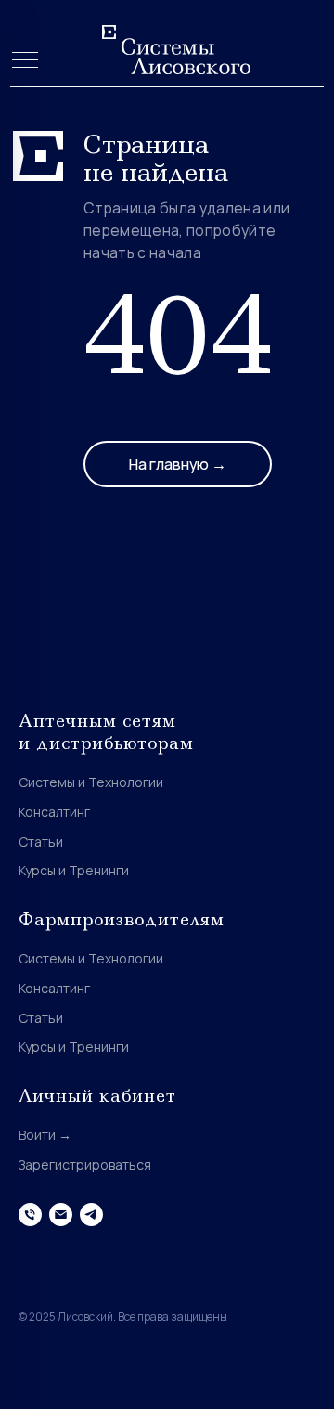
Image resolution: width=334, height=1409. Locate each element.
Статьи (41, 841)
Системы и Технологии (91, 782)
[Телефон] (30, 1214)
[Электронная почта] (60, 1214)
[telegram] (91, 1214)
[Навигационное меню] (25, 61)
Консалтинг (54, 812)
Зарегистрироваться (85, 1164)
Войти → (45, 1135)
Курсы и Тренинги (74, 870)
